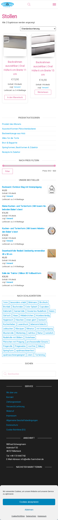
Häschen (20, 320)
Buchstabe (18, 306)
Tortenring (40, 355)
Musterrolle (8, 333)
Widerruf (10, 411)
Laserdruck (23, 324)
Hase (15, 315)
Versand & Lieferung (15, 406)
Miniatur (30, 328)
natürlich (49, 333)
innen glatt (31, 320)
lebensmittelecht (38, 324)
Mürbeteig (20, 333)
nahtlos (31, 333)
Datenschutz (31, 516)
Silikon (41, 346)
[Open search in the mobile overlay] (29, 4)
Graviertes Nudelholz (36, 311)
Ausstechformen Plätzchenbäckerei (19, 128)
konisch (42, 320)
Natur (40, 333)
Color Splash (31, 306)
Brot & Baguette (9, 142)
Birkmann (32, 302)
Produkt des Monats (11, 124)
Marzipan (20, 328)
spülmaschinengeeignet (14, 355)
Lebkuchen (8, 328)
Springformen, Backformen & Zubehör (20, 147)
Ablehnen (29, 509)
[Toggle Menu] (54, 4)
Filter (7, 171)
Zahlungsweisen (13, 402)
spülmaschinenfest (25, 350)
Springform (8, 350)
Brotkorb (44, 302)
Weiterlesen (43, 92)
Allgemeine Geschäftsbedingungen (22, 420)
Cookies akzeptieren (29, 502)
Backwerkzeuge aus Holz (13, 133)
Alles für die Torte (10, 138)
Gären (51, 311)
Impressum (42, 516)
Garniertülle (19, 311)
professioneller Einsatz (37, 341)
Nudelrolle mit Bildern (13, 337)
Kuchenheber (9, 324)
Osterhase (30, 337)
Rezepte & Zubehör (11, 152)
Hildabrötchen (26, 315)
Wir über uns (11, 392)
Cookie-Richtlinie (18, 516)
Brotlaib (6, 306)
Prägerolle (7, 346)
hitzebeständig (43, 315)
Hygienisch (8, 320)
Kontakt (10, 397)
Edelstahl (7, 311)
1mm (5, 302)
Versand (17, 87)
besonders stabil (18, 302)
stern (30, 355)
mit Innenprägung (45, 328)
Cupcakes (44, 306)
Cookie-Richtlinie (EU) (15, 430)
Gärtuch (7, 315)
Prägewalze (20, 346)
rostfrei (31, 346)
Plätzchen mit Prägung (13, 341)
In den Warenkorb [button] (15, 97)
